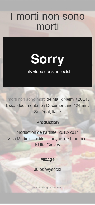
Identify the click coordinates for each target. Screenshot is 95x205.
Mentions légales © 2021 (47, 187)
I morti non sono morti (47, 21)
